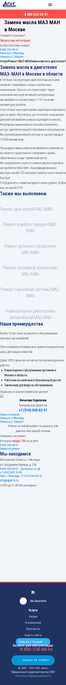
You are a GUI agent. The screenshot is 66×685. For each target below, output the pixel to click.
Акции (33, 616)
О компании (33, 622)
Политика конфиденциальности (33, 676)
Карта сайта (33, 635)
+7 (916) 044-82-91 (33, 410)
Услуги (33, 610)
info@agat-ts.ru (9, 480)
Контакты (33, 629)
